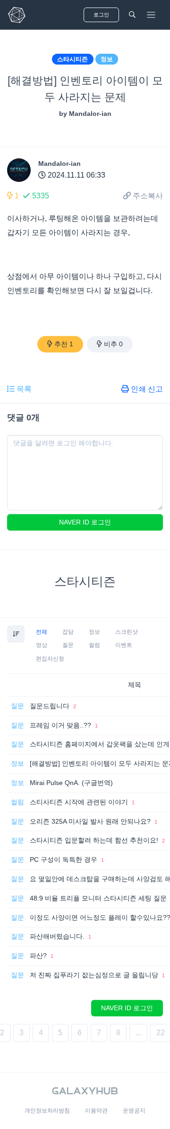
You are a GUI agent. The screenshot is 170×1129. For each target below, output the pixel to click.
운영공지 (134, 1110)
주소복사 (148, 196)
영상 (41, 645)
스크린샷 (126, 632)
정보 (107, 59)
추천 (63, 344)
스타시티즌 (72, 59)
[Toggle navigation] (151, 15)
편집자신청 (50, 658)
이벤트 (123, 645)
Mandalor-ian (59, 163)
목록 (24, 389)
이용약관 (96, 1110)
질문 (68, 645)
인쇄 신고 (147, 389)
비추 (113, 344)
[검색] (132, 15)
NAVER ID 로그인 (85, 522)
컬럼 (94, 645)
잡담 (68, 632)
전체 (41, 632)
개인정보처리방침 (47, 1110)
